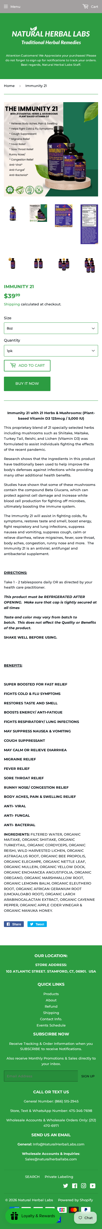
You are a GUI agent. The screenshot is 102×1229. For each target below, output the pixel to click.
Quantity (12, 340)
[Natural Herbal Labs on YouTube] (92, 1186)
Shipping (12, 304)
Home (9, 86)
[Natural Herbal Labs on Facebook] (74, 1186)
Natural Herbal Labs (35, 1200)
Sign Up (88, 1076)
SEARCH (32, 1177)
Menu (15, 6)
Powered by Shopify (75, 1200)
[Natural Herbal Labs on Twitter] (65, 1186)
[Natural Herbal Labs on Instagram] (83, 1186)
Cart (94, 6)
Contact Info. (51, 1019)
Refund (51, 1006)
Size (8, 318)
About (51, 1000)
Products (51, 994)
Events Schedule (51, 1025)
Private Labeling (59, 1177)
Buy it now (27, 383)
